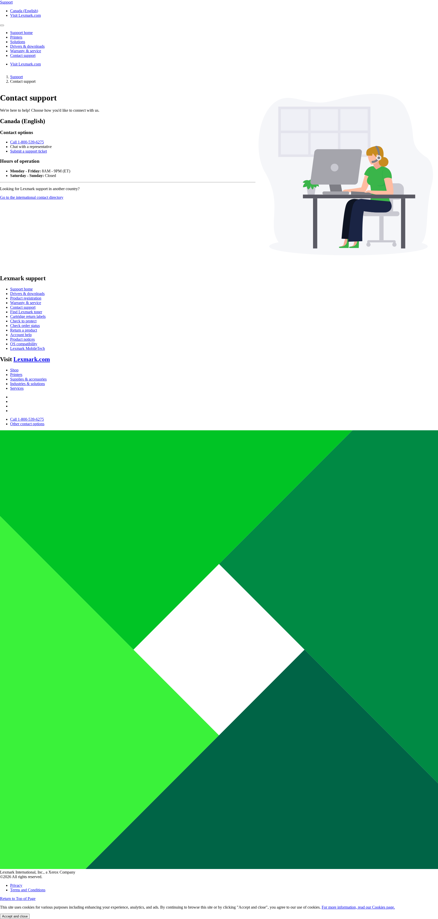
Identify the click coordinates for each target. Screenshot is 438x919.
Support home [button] (21, 32)
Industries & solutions (27, 384)
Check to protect (23, 321)
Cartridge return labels (28, 316)
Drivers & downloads (27, 293)
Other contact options (27, 424)
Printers (16, 374)
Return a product (23, 330)
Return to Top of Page (17, 898)
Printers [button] (16, 37)
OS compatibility (23, 344)
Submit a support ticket (28, 151)
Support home (21, 289)
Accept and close (15, 916)
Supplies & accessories (28, 379)
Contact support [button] (22, 55)
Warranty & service (25, 303)
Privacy (16, 885)
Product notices (22, 339)
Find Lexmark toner (26, 312)
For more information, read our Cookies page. (358, 907)
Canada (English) (24, 11)
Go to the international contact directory (31, 197)
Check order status (25, 325)
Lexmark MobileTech (27, 348)
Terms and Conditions (27, 890)
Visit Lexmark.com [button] (25, 15)
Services (17, 388)
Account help (21, 335)
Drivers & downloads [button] (27, 46)
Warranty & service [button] (25, 51)
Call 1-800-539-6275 (27, 142)
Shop (14, 370)
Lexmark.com (31, 359)
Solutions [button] (17, 42)
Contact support (22, 307)
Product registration (25, 298)
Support (16, 77)
